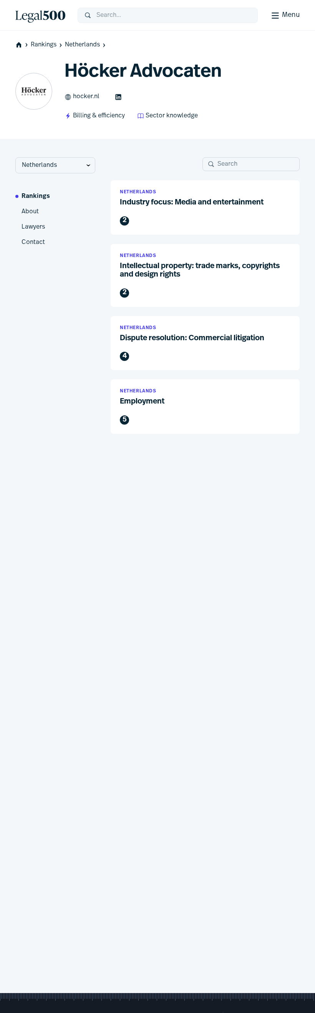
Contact (33, 242)
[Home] (40, 15)
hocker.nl (86, 97)
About (30, 212)
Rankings (43, 45)
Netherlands (82, 45)
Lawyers (33, 227)
